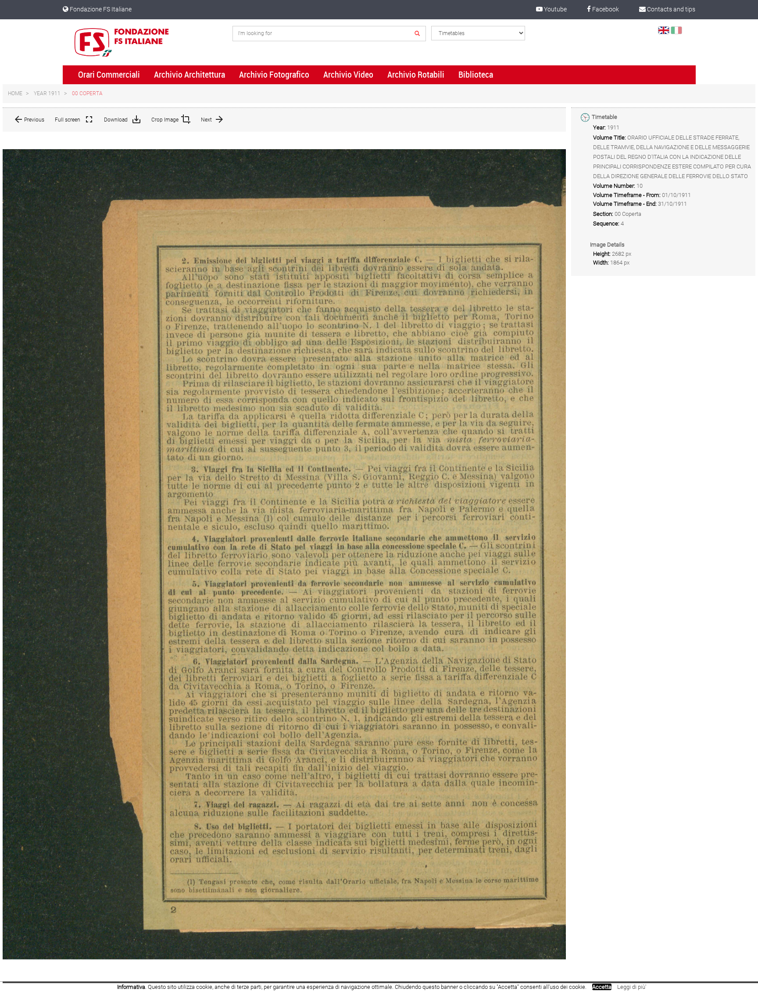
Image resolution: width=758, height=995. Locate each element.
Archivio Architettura (189, 74)
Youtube (555, 9)
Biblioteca (475, 74)
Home (15, 93)
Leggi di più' (631, 987)
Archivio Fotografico (274, 74)
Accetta (601, 987)
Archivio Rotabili (415, 74)
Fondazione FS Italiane (100, 9)
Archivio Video (348, 74)
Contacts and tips (670, 9)
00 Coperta (87, 93)
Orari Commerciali (109, 74)
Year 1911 (47, 93)
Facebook (605, 9)
